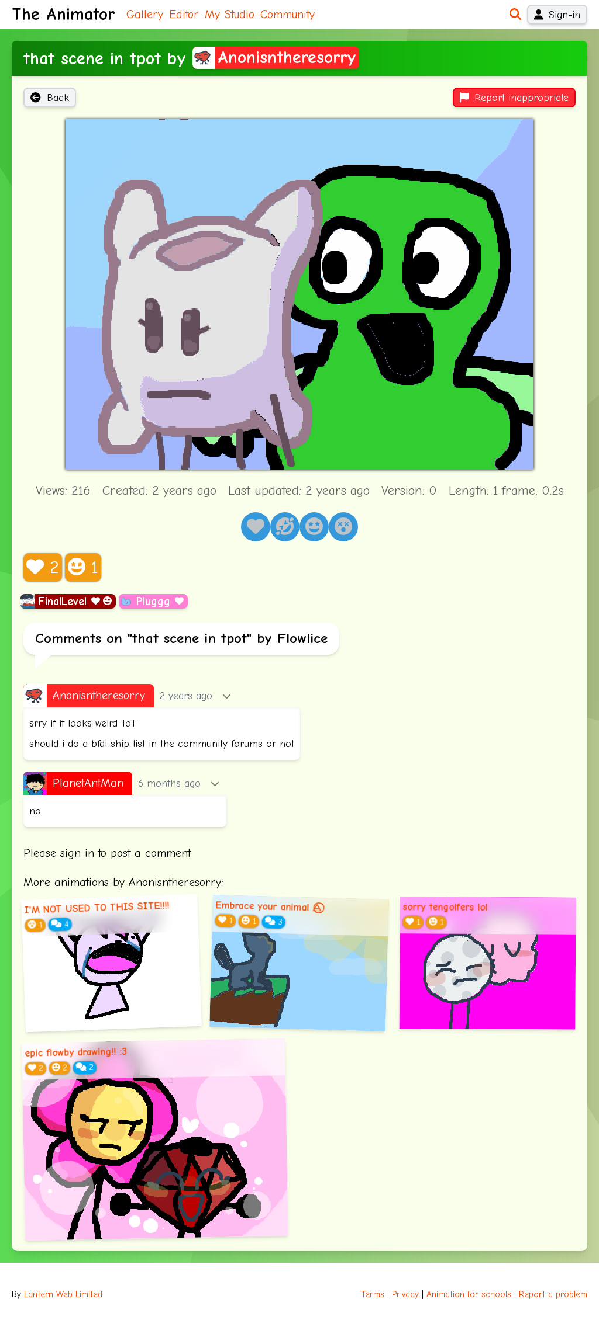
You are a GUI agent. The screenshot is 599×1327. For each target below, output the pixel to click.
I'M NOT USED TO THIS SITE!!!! (97, 907)
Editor (184, 14)
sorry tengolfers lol (444, 907)
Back (58, 97)
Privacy (405, 1295)
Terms (373, 1295)
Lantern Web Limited (63, 1295)
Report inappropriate (521, 97)
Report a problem (553, 1295)
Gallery (144, 14)
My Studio (229, 14)
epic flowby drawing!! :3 (76, 1052)
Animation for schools (468, 1295)
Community (287, 14)
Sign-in (564, 14)
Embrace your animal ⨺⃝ (269, 906)
